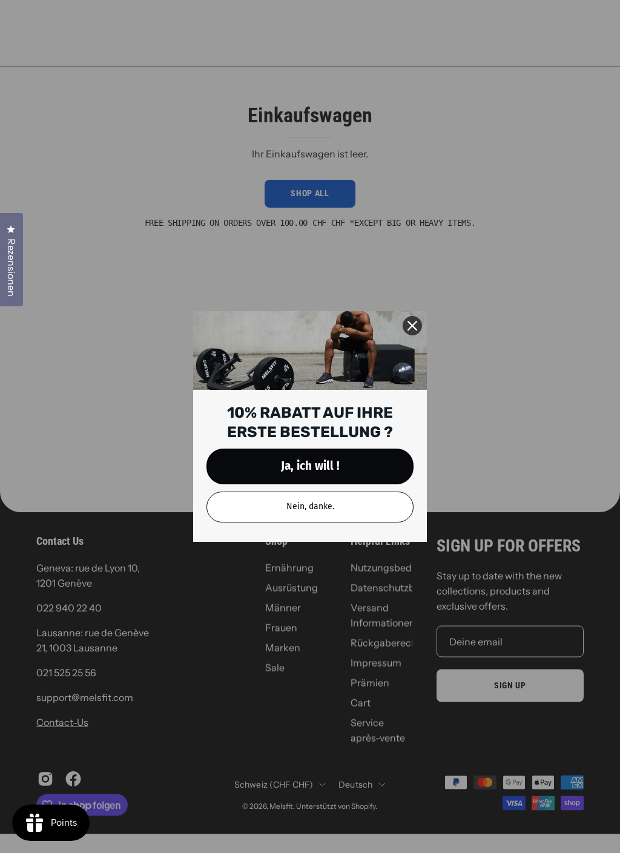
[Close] (412, 325)
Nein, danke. (310, 506)
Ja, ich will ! (310, 466)
